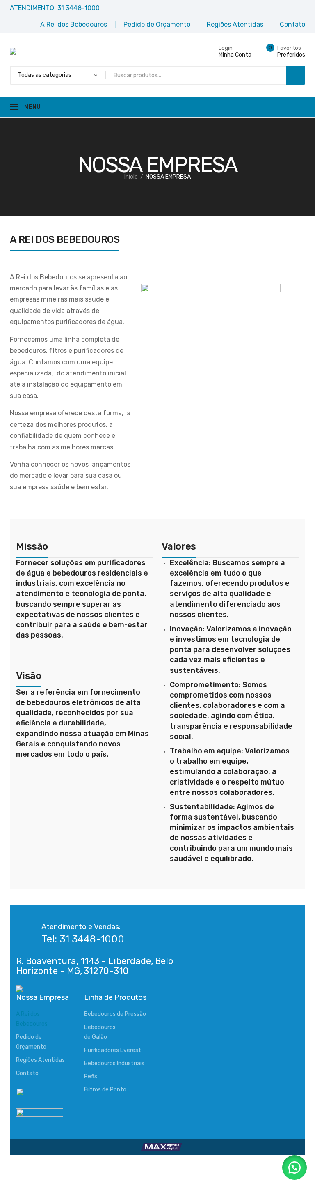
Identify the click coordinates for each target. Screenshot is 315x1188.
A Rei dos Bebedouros (32, 1019)
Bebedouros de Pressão (115, 1014)
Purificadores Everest (112, 1050)
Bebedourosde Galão (100, 1032)
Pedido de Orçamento (31, 1042)
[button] (294, 1167)
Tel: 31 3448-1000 (82, 939)
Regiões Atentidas (40, 1060)
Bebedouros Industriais (114, 1063)
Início (131, 176)
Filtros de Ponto (105, 1089)
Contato (27, 1073)
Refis (90, 1076)
